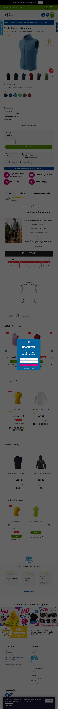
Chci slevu (29, 365)
